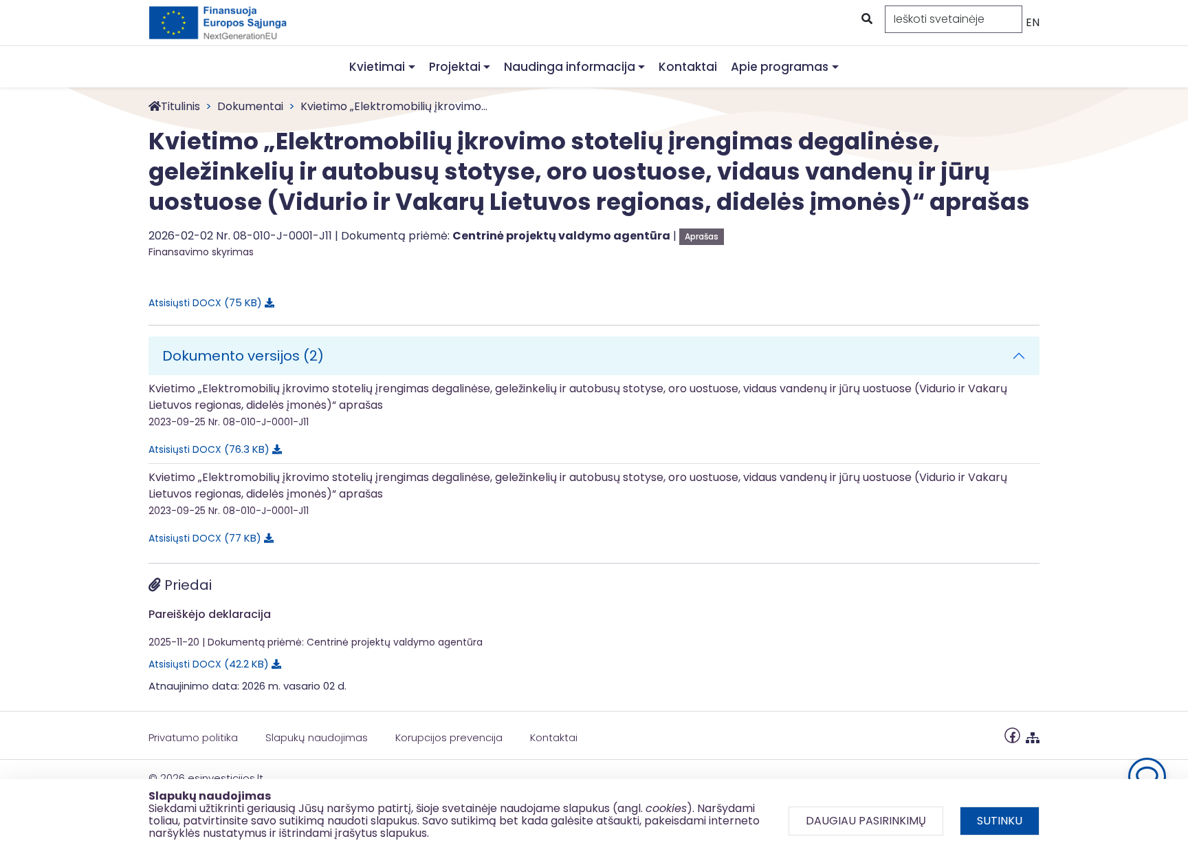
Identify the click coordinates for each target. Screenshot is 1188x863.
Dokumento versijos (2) (243, 355)
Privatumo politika (193, 737)
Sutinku (999, 821)
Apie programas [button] (779, 66)
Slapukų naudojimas (316, 737)
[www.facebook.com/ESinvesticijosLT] (1012, 735)
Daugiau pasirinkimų (866, 821)
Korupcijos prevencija (449, 737)
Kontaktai (688, 66)
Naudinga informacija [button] (569, 66)
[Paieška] (866, 19)
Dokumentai (250, 106)
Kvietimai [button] (377, 66)
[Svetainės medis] (1033, 735)
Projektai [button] (455, 66)
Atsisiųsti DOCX (202, 302)
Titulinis (180, 106)
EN (1033, 22)
